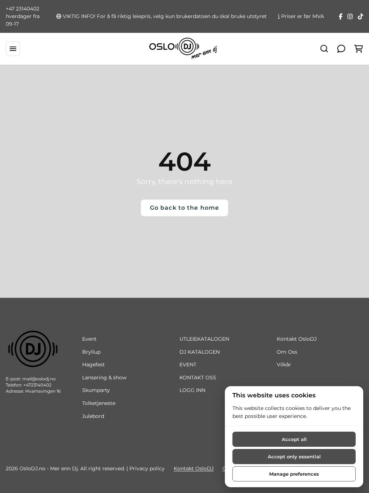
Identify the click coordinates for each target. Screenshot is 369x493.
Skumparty (96, 390)
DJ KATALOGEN (199, 352)
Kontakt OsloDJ (297, 339)
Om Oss (287, 352)
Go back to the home (184, 207)
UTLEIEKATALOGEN (204, 339)
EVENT (187, 364)
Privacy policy (147, 468)
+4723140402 (37, 385)
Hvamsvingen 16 (43, 391)
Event (89, 339)
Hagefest (93, 364)
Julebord (93, 416)
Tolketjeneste (98, 403)
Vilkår (284, 364)
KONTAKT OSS (197, 377)
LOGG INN (192, 390)
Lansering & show (104, 377)
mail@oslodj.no (39, 378)
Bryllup (91, 352)
